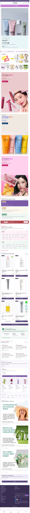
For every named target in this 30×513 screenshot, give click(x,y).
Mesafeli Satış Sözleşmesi (3, 489)
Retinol (13, 237)
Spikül (15, 237)
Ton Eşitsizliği (2, 500)
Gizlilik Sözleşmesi (3, 490)
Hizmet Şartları (2, 492)
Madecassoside (24, 246)
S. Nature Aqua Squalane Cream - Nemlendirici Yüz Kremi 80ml (20, 316)
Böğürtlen (10, 246)
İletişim (15, 489)
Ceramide (26, 234)
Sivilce (2, 395)
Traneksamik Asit (22, 237)
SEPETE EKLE (7, 298)
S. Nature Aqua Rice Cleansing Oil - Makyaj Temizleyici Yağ (8, 271)
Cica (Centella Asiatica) (8, 244)
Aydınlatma (20, 395)
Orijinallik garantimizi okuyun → (6, 337)
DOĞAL (3, 241)
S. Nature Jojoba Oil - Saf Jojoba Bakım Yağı (7, 316)
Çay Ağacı (13, 244)
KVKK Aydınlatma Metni (3, 491)
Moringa (3, 246)
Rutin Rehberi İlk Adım (3, 486)
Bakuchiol (3, 244)
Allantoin (11, 234)
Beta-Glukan (22, 234)
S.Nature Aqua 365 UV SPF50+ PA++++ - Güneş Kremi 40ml (21, 293)
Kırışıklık (8, 395)
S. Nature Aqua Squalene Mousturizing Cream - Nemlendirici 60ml (7, 293)
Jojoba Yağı (6, 246)
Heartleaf (24, 244)
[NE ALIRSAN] (14, 92)
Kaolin (15, 246)
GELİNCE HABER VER (7, 321)
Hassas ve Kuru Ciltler (3, 498)
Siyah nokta (15, 395)
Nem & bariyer (8, 397)
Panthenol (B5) (4, 237)
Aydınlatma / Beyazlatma (3, 496)
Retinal (10, 237)
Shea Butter (17, 244)
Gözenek (12, 395)
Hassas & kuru (3, 397)
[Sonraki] (27, 58)
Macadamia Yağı (19, 246)
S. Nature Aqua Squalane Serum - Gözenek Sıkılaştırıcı (21, 271)
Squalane (18, 237)
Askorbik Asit (18, 234)
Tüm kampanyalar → (25, 199)
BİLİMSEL (3, 231)
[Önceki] (2, 58)
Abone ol (14, 481)
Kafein (13, 246)
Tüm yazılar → (26, 401)
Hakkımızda (16, 486)
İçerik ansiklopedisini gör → (4, 250)
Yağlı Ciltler (2, 497)
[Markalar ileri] (27, 67)
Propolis (20, 244)
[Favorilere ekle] (13, 255)
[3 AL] (14, 28)
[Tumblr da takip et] (3, 502)
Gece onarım (12, 397)
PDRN (7, 237)
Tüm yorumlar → (26, 342)
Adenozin (3, 234)
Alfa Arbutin (7, 234)
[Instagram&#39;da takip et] (2, 502)
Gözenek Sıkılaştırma (3, 499)
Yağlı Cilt (24, 395)
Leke (5, 395)
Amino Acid (14, 234)
